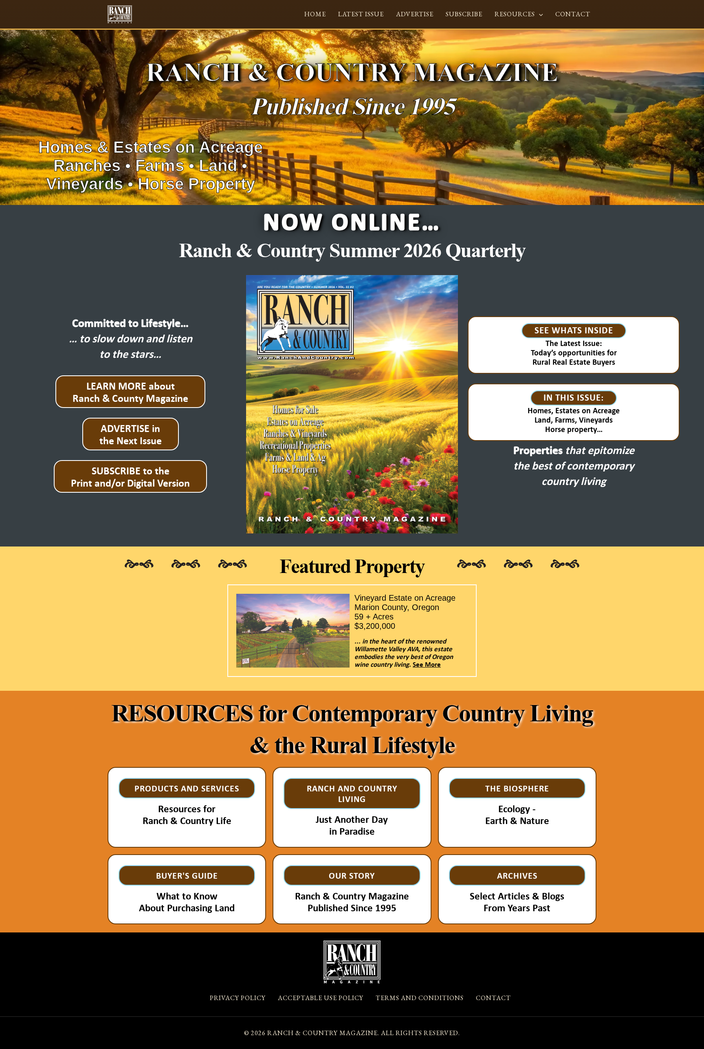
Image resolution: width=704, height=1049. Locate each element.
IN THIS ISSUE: (573, 397)
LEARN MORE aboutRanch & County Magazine (130, 391)
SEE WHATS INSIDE (574, 329)
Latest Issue (361, 14)
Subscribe (464, 14)
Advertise (414, 14)
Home (315, 14)
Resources (515, 14)
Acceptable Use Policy (320, 998)
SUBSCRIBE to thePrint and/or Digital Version (130, 476)
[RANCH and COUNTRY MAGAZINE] (120, 13)
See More (427, 664)
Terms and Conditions (420, 998)
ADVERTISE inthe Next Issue (130, 434)
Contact (572, 14)
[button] (539, 14)
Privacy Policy (238, 998)
